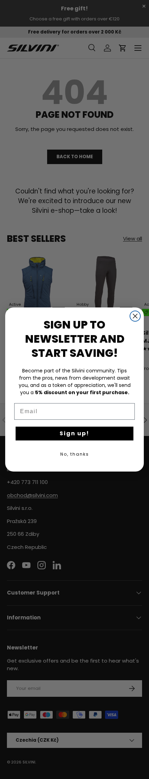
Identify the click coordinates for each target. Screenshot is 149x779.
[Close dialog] (135, 316)
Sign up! (74, 433)
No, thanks (74, 454)
